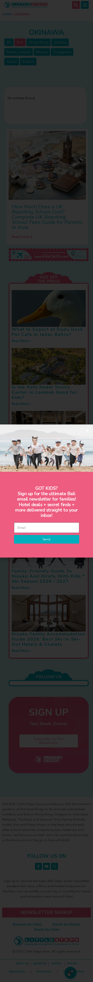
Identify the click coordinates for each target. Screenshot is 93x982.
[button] (87, 430)
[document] (46, 491)
